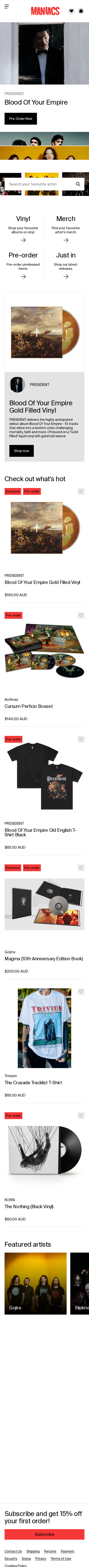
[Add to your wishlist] (81, 491)
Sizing (26, 1558)
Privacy (40, 1558)
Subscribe (44, 1534)
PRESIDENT (39, 385)
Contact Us (13, 1551)
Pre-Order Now (20, 119)
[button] (81, 11)
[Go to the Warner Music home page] (42, 11)
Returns (50, 1551)
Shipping (33, 1551)
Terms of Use (61, 1558)
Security (11, 1558)
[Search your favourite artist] (78, 184)
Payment (67, 1551)
